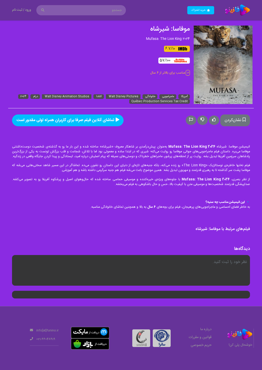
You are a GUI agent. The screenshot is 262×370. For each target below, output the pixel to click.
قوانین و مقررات (200, 337)
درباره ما (206, 329)
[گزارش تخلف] (191, 120)
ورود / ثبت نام (21, 10)
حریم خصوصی (201, 345)
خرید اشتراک (199, 10)
